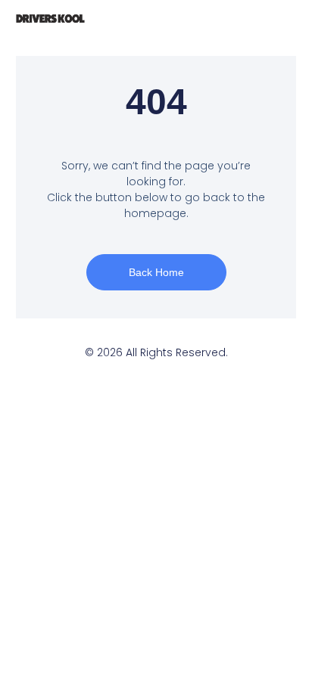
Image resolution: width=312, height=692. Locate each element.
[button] (228, 19)
